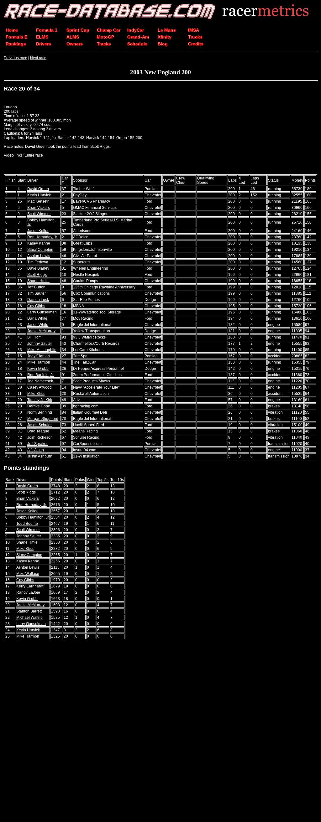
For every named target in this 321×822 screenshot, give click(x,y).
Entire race (33, 155)
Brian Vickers (38, 207)
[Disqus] (160, 731)
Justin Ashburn (39, 456)
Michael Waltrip (29, 617)
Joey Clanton (38, 356)
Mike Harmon (38, 362)
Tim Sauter (36, 293)
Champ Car (108, 30)
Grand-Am (138, 36)
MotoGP (105, 36)
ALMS (72, 36)
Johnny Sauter (39, 343)
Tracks (104, 43)
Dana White (37, 318)
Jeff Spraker (37, 444)
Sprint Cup (77, 30)
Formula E (16, 36)
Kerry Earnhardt (29, 586)
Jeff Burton (36, 287)
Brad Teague (38, 431)
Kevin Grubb (38, 368)
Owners (74, 43)
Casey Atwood (39, 387)
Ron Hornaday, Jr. (42, 237)
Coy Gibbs (36, 306)
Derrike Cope (38, 406)
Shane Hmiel (38, 281)
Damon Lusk (38, 299)
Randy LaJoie (28, 592)
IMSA (193, 30)
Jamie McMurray (41, 331)
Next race (38, 58)
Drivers (43, 43)
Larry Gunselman (42, 312)
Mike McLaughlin (41, 350)
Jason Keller (38, 231)
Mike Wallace (27, 573)
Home (12, 30)
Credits (195, 43)
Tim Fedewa (37, 262)
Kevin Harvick (39, 195)
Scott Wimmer (39, 214)
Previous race (15, 58)
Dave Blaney (38, 268)
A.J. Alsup (35, 450)
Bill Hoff (33, 337)
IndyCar (135, 30)
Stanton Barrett (29, 611)
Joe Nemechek (40, 381)
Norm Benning (39, 412)
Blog (163, 43)
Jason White (37, 325)
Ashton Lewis (38, 256)
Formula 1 (46, 30)
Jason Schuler (39, 425)
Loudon (10, 107)
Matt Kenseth (38, 201)
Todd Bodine (27, 523)
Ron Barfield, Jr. (40, 375)
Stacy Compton (40, 249)
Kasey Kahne (38, 243)
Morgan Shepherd (42, 418)
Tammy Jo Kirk (39, 400)
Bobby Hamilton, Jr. (32, 517)
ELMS (42, 36)
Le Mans (167, 30)
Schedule (137, 43)
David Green (38, 189)
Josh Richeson (40, 437)
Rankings (16, 43)
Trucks (195, 36)
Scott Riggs (37, 274)
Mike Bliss (36, 393)
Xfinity (164, 36)
